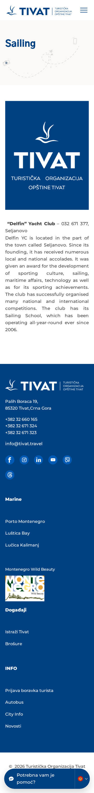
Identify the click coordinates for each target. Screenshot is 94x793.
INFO (11, 668)
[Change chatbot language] (82, 779)
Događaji (15, 609)
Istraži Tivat (17, 631)
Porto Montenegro (25, 521)
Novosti (13, 726)
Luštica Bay (17, 533)
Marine (13, 499)
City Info (14, 714)
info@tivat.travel (24, 443)
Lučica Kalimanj (22, 545)
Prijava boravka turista (29, 690)
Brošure (13, 643)
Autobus (14, 702)
